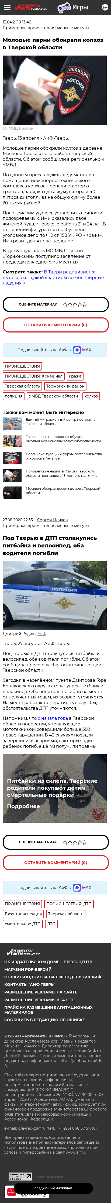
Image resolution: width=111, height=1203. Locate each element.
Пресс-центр (78, 961)
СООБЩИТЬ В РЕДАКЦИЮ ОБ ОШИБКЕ (44, 1019)
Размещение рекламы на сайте (40, 992)
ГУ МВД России (18, 128)
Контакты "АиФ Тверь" (29, 984)
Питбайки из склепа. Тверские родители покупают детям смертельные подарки (52, 788)
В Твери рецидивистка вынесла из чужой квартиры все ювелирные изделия (53, 277)
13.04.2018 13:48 (17, 22)
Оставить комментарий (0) (55, 325)
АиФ (41, 633)
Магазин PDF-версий (28, 969)
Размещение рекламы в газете (39, 1000)
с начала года (53, 718)
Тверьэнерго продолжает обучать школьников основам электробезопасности (63, 439)
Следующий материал (53, 1188)
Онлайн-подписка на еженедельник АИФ (52, 977)
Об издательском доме (31, 961)
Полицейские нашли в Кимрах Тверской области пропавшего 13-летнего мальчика (61, 473)
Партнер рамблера (51, 1176)
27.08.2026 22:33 (18, 519)
